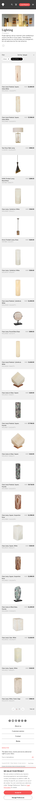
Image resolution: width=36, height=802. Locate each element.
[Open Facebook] (10, 721)
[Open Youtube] (13, 721)
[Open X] (25, 721)
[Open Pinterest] (16, 721)
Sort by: (20, 55)
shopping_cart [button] (16, 5)
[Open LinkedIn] (19, 721)
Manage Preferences (18, 797)
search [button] (12, 5)
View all (32, 709)
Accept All (18, 792)
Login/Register (24, 4)
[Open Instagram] (22, 721)
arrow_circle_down (3, 45)
